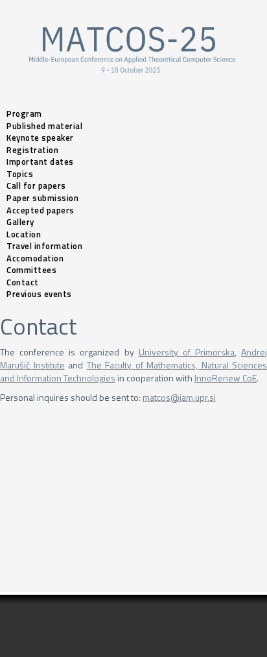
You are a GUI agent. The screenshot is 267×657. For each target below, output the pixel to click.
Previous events (39, 293)
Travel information (44, 245)
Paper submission (42, 197)
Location (23, 234)
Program (24, 113)
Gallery (20, 221)
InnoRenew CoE (225, 378)
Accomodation (35, 258)
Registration (32, 149)
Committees (31, 269)
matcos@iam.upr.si (179, 397)
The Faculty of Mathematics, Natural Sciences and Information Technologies (133, 371)
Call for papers (36, 185)
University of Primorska (187, 352)
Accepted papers (40, 210)
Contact (22, 282)
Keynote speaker (40, 137)
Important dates (40, 161)
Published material (44, 125)
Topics (19, 173)
